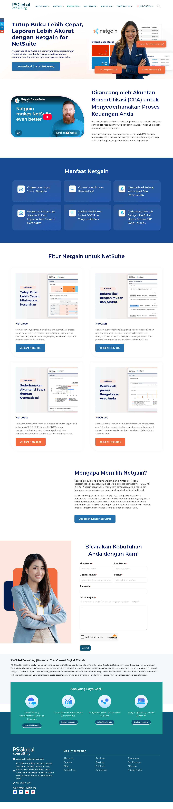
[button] (159, 6)
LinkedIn (2, 28)
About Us (106, 6)
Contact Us (123, 6)
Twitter (2, 24)
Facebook (2, 20)
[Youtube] (27, 792)
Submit (85, 648)
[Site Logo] (21, 6)
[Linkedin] (21, 792)
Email (2, 31)
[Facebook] (15, 792)
